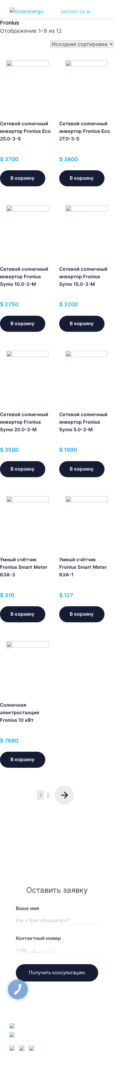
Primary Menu (99, 11)
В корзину (22, 178)
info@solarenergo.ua (42, 1026)
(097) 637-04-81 (75, 11)
